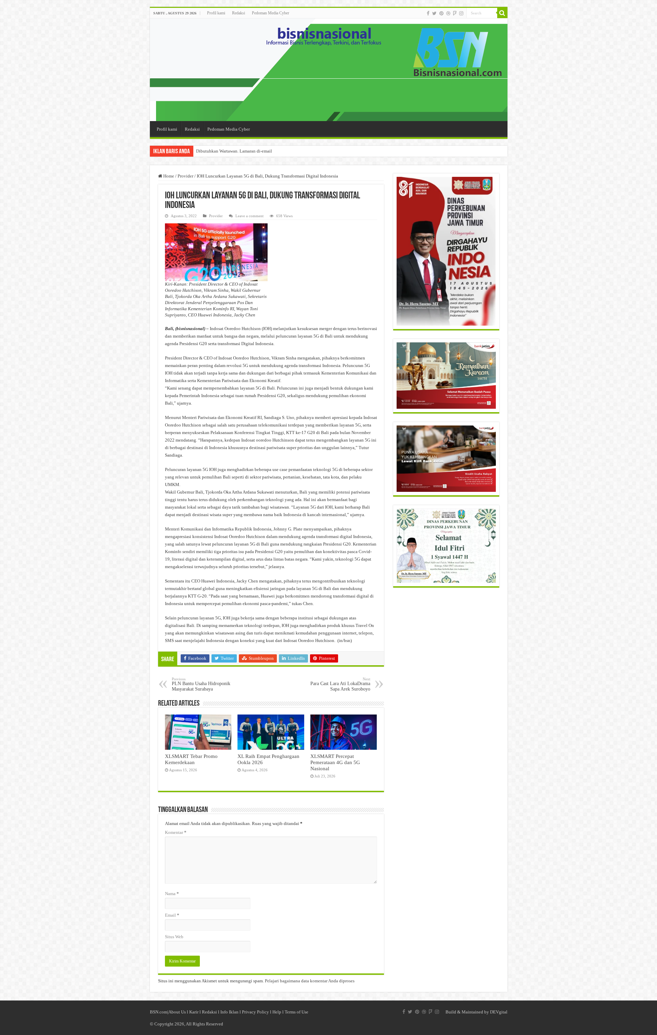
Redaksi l (211, 1011)
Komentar (175, 832)
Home (168, 176)
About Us (177, 1011)
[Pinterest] (441, 13)
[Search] (502, 13)
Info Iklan (229, 1011)
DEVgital (498, 1011)
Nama (172, 893)
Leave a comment (249, 216)
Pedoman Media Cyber (270, 13)
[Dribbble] (448, 13)
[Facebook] (428, 13)
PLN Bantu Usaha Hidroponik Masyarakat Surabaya (201, 684)
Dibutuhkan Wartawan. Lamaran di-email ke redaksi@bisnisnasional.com (264, 151)
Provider (185, 176)
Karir (193, 1011)
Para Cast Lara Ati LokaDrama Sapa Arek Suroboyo (340, 684)
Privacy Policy (255, 1011)
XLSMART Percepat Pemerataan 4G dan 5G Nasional (335, 762)
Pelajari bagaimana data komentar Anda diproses (310, 980)
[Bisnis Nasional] (328, 69)
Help (276, 1011)
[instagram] (461, 13)
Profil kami (216, 13)
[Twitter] (434, 13)
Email (172, 915)
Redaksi (238, 13)
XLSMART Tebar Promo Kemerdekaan (191, 759)
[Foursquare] (454, 13)
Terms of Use (296, 1011)
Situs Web (174, 936)
